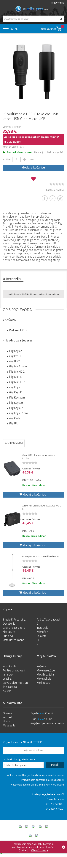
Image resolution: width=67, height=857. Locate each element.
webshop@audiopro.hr (23, 785)
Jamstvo (8, 674)
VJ (38, 644)
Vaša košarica (52, 28)
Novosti (7, 721)
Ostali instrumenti (13, 640)
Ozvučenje (9, 623)
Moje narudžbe (46, 670)
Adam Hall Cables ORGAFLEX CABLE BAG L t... (41, 507)
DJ (38, 623)
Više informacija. (39, 850)
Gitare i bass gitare (14, 627)
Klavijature (9, 631)
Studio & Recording (14, 619)
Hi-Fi (39, 640)
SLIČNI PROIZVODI (13, 443)
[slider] (56, 184)
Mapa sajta (9, 725)
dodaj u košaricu (33, 167)
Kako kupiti (9, 666)
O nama (7, 713)
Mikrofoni (43, 631)
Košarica (42, 666)
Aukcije (7, 690)
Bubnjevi (8, 635)
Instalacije (42, 627)
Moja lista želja (45, 674)
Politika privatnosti (14, 670)
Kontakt (7, 717)
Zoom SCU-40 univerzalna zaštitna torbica (38, 456)
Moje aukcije (44, 678)
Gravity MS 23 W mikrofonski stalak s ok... (41, 556)
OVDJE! (17, 142)
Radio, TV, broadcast (48, 619)
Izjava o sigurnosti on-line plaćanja (15, 684)
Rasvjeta (42, 635)
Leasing (7, 678)
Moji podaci (43, 682)
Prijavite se (57, 2)
